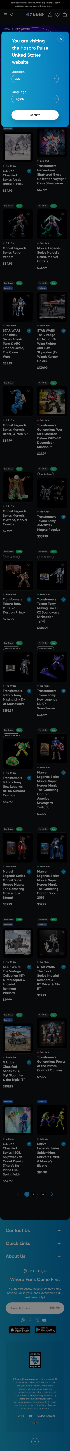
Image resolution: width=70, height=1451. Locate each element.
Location (18, 71)
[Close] (61, 39)
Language (18, 92)
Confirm (35, 115)
